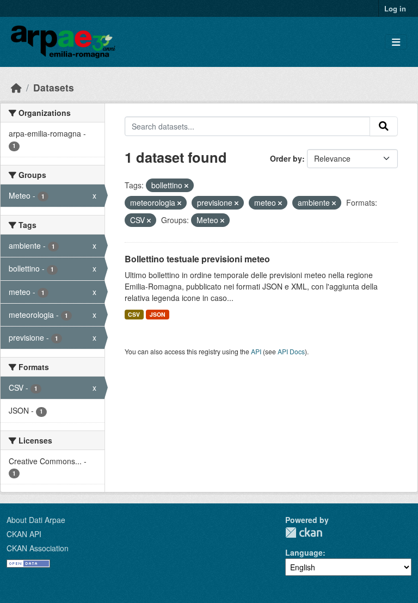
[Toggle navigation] (396, 42)
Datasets (53, 87)
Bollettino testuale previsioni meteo (197, 259)
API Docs (291, 351)
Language (304, 552)
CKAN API (24, 533)
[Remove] (186, 185)
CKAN (303, 532)
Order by (286, 158)
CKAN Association (38, 548)
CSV (134, 314)
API (256, 351)
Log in (395, 8)
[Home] (16, 87)
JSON (157, 314)
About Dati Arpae (36, 519)
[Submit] (384, 126)
